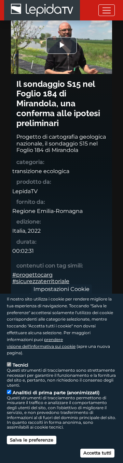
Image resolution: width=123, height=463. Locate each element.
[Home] (42, 10)
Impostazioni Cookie (61, 289)
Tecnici (20, 365)
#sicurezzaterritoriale (40, 281)
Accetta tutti (97, 453)
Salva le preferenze (31, 440)
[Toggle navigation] (106, 10)
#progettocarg (32, 275)
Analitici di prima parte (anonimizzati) (56, 392)
